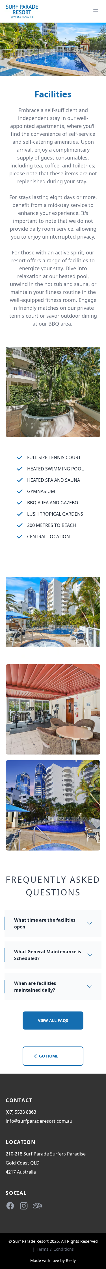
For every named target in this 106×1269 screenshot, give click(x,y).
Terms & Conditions (55, 1249)
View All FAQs (53, 1020)
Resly (71, 1260)
